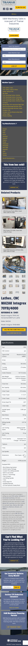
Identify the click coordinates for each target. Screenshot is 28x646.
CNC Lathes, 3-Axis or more (10, 89)
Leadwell (5, 138)
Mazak (4, 142)
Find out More (14, 608)
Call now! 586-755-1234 (14, 333)
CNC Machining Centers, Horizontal (12, 97)
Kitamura (11, 507)
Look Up (14, 66)
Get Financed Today (14, 627)
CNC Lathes (15, 496)
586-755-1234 (21, 7)
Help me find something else (14, 329)
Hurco (4, 134)
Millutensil (5, 143)
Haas (4, 132)
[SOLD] (14, 264)
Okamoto (5, 149)
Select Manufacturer (14, 59)
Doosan (5, 128)
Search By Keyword (14, 46)
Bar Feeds (5, 93)
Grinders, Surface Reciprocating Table (12, 112)
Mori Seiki (5, 147)
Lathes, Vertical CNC (8, 91)
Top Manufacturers (9, 124)
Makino (5, 140)
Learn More (14, 35)
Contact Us (14, 187)
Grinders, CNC (6, 110)
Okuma (4, 153)
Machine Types (7, 83)
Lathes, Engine (6, 114)
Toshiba (5, 155)
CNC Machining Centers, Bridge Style (12, 99)
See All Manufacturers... (9, 158)
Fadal (4, 130)
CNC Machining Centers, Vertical (11, 95)
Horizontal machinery (8, 498)
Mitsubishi (5, 145)
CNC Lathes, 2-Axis (8, 87)
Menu (14, 14)
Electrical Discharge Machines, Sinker (12, 108)
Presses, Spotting (7, 115)
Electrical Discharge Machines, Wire (12, 106)
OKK (4, 151)
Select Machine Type (14, 53)
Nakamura (5, 507)
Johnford (5, 136)
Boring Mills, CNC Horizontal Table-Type (13, 104)
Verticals (21, 496)
